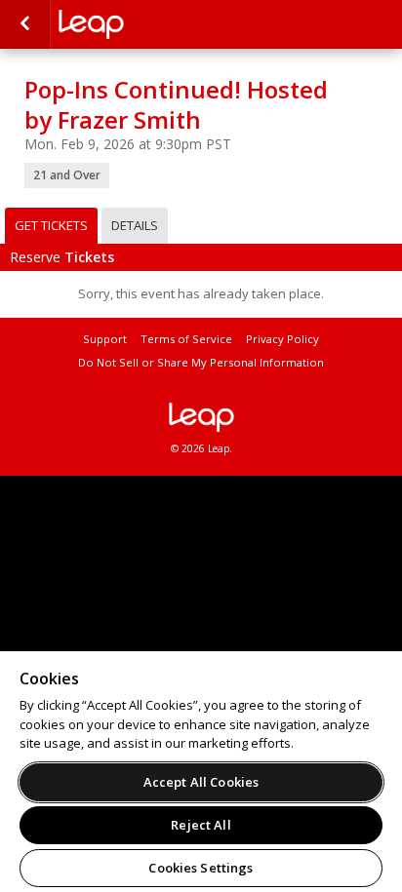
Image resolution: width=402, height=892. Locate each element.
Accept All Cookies (201, 782)
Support (105, 338)
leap (201, 417)
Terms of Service (186, 338)
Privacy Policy (282, 338)
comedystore (156, 24)
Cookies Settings (200, 867)
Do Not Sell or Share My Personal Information (201, 362)
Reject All (200, 825)
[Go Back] (25, 24)
